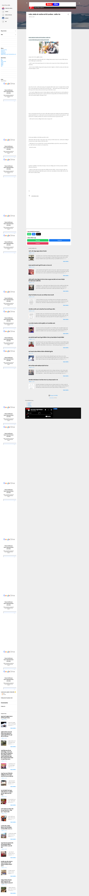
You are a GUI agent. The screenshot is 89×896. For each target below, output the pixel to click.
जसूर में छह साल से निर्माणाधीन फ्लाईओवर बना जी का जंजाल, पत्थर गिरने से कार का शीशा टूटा (7, 775)
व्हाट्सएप (29, 234)
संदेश (4, 693)
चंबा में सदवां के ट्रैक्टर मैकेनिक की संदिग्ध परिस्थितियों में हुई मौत (41, 351)
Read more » (66, 261)
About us (3, 50)
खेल (1, 66)
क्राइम (2, 62)
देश (1, 59)
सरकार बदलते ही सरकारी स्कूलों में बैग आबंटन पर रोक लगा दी (40, 265)
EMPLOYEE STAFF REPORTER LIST (8, 54)
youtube (29, 405)
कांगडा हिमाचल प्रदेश (35, 196)
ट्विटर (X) (38, 234)
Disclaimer (3, 53)
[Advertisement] (76, 30)
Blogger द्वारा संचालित (54, 395)
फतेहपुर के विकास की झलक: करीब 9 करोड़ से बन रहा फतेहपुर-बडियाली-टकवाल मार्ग (7, 881)
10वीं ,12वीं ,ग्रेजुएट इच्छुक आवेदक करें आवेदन (38, 251)
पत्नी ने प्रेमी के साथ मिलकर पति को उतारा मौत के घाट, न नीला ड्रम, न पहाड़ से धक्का (7, 810)
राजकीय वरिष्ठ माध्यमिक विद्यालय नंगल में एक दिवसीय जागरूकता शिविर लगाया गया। (6, 827)
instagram (30, 406)
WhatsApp (38, 240)
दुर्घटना (2, 63)
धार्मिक (2, 65)
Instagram (38, 243)
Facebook (60, 240)
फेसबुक (34, 234)
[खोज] (79, 3)
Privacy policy (4, 49)
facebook (29, 402)
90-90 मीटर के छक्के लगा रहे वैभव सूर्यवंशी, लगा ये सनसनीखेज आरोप (42, 323)
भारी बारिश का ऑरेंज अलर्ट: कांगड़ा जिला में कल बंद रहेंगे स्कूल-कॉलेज (42, 309)
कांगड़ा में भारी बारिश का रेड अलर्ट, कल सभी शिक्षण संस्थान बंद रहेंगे (41, 295)
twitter (29, 403)
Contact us (3, 52)
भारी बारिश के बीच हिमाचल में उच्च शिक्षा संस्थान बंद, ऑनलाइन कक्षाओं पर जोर (43, 379)
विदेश (2, 60)
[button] (68, 15)
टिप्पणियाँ (4, 694)
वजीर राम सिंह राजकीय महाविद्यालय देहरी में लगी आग (38, 365)
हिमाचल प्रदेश (3, 61)
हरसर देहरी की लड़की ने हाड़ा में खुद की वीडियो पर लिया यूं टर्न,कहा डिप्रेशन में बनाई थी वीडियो (46, 337)
